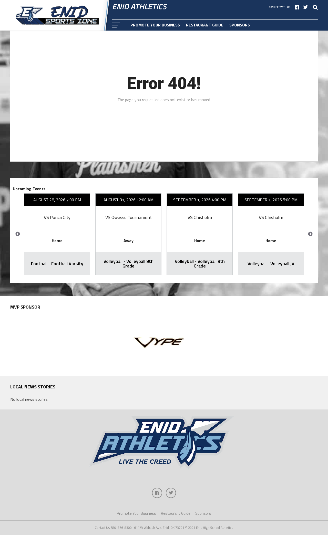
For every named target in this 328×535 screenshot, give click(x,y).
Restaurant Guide (204, 25)
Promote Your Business (155, 25)
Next (310, 234)
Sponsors (239, 25)
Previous (17, 234)
